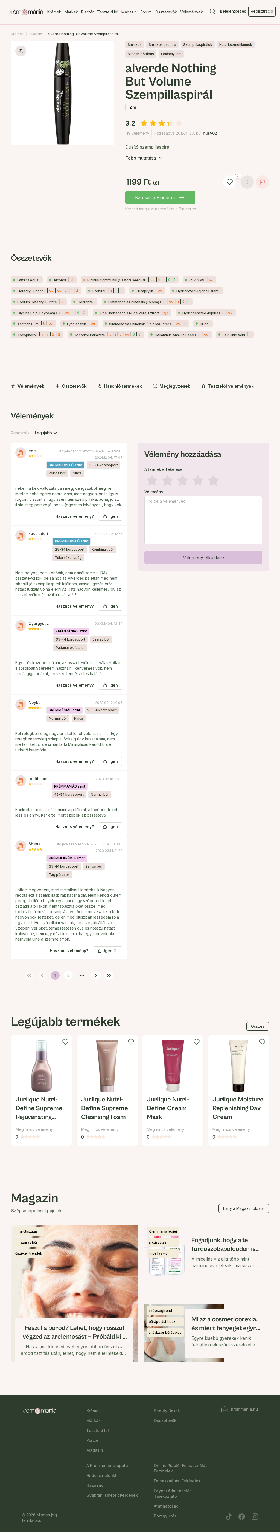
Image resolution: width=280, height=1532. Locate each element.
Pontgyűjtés (165, 1516)
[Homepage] (26, 12)
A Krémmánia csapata (107, 1465)
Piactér (87, 12)
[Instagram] (255, 1516)
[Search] (212, 12)
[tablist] (140, 386)
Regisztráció (262, 11)
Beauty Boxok (167, 1410)
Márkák (71, 12)
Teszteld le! (107, 12)
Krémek (54, 12)
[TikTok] (228, 1516)
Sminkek (135, 45)
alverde (36, 34)
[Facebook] (241, 1516)
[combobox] (47, 432)
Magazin (129, 12)
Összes (257, 1026)
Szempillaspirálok (197, 45)
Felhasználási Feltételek (177, 1481)
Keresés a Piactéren (155, 197)
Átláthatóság (166, 1506)
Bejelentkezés (233, 11)
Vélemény (153, 492)
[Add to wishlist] (65, 1042)
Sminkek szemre (162, 45)
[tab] (27, 386)
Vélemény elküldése (203, 557)
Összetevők (166, 12)
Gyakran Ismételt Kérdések (112, 1495)
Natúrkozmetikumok (235, 45)
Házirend (95, 1485)
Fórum (146, 12)
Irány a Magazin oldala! (243, 1208)
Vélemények (191, 12)
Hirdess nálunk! (101, 1475)
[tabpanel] (140, 694)
